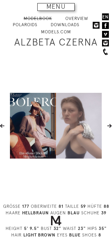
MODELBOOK (38, 18)
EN (105, 17)
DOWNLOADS (65, 24)
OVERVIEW (76, 18)
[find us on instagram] (105, 43)
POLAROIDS (25, 24)
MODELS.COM (56, 32)
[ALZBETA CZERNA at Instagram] (96, 24)
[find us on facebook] (105, 25)
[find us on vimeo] (105, 34)
